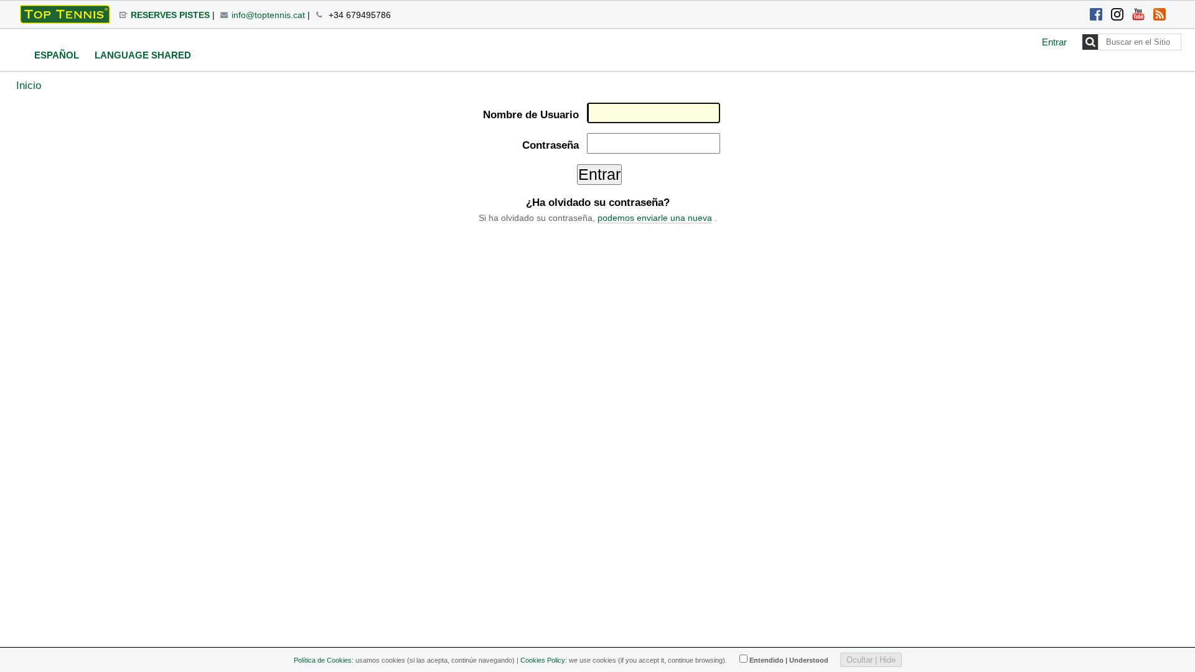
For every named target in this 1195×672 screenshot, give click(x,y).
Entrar (1054, 42)
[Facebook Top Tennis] (1096, 16)
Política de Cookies (323, 660)
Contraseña (550, 145)
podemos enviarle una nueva (655, 218)
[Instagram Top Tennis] (1117, 16)
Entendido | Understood (788, 660)
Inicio (28, 85)
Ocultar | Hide (871, 660)
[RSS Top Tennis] (1159, 16)
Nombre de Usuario (530, 115)
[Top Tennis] (65, 14)
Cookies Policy (542, 660)
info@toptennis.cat (268, 15)
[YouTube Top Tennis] (1138, 16)
